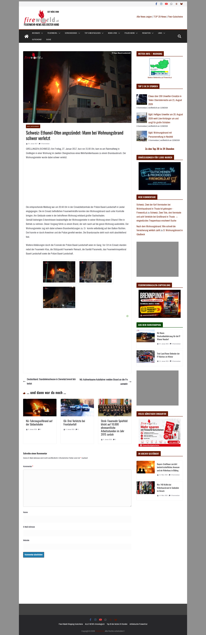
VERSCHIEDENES (71, 33)
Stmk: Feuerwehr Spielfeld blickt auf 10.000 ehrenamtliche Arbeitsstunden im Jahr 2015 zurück (114, 427)
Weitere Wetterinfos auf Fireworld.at (160, 77)
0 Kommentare (45, 143)
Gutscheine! (37, 39)
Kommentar (28, 466)
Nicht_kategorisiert (33, 126)
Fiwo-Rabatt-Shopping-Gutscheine (71, 624)
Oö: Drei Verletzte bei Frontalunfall (74, 422)
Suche (48, 39)
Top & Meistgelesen (92, 33)
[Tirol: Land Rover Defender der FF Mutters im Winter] (145, 358)
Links (160, 33)
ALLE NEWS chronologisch (95, 624)
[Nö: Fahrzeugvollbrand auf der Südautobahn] (39, 401)
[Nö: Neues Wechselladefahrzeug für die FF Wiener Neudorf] (145, 339)
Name (25, 512)
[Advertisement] (157, 259)
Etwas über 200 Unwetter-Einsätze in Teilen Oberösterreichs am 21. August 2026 (165, 100)
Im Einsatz (36, 33)
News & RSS (112, 33)
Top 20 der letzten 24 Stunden (117, 624)
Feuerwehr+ (52, 33)
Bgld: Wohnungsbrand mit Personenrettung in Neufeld (160, 134)
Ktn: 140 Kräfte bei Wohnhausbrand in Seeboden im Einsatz (168, 487)
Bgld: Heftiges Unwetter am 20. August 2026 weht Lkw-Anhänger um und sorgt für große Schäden (165, 118)
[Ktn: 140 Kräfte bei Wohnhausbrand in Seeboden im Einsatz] (145, 490)
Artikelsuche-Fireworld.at (138, 624)
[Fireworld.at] (26, 36)
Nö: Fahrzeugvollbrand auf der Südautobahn (39, 422)
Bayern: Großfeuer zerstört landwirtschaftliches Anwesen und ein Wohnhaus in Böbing (168, 467)
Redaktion (146, 33)
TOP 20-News (160, 16)
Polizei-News (130, 33)
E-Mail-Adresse (29, 527)
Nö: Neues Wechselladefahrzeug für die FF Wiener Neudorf (168, 336)
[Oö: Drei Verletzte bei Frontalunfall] (77, 401)
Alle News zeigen (144, 16)
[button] (41, 33)
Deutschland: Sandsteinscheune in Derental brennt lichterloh (51, 381)
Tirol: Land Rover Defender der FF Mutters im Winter (168, 355)
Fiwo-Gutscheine (175, 16)
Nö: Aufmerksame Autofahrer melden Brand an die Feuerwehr (104, 381)
